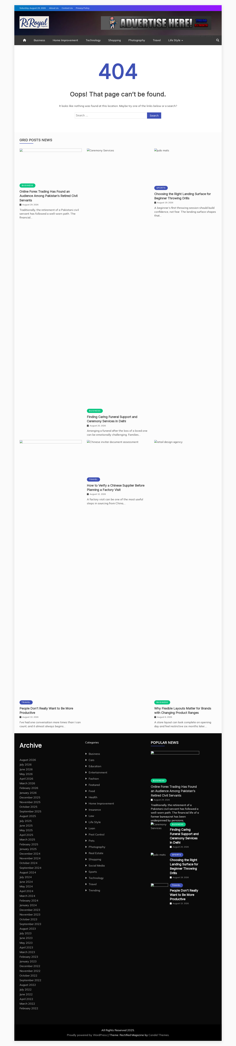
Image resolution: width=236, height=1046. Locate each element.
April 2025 (26, 835)
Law (91, 816)
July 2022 (26, 989)
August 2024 (28, 872)
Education (95, 766)
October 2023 (28, 919)
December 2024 (30, 853)
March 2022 (27, 1003)
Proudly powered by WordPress (87, 1035)
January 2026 (28, 792)
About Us (54, 8)
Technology (93, 40)
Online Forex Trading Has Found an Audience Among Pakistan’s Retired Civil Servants (49, 196)
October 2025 (28, 806)
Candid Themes (159, 1035)
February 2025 (29, 844)
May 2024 (26, 886)
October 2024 (28, 863)
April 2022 (26, 999)
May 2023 (26, 942)
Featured (94, 785)
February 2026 (29, 788)
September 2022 (30, 980)
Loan (92, 828)
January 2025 (28, 849)
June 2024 (26, 881)
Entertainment (98, 772)
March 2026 (27, 783)
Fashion (94, 778)
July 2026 (26, 764)
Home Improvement (65, 40)
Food (92, 791)
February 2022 (29, 1008)
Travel (157, 40)
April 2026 (26, 778)
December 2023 (30, 910)
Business (39, 40)
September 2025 (30, 811)
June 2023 (26, 938)
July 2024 (26, 877)
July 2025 (26, 821)
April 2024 (26, 891)
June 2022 (26, 994)
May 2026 (26, 774)
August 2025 (28, 816)
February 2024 (29, 900)
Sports (161, 188)
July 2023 (26, 933)
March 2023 (27, 952)
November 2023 (30, 914)
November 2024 (30, 858)
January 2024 (28, 905)
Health (93, 797)
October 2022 (28, 975)
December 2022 (30, 966)
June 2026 (26, 769)
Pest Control (96, 834)
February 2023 (29, 956)
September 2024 (30, 867)
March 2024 (27, 896)
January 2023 (28, 961)
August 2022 (28, 985)
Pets (92, 840)
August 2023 (28, 928)
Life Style (174, 40)
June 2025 (26, 825)
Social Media (97, 865)
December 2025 (30, 797)
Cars (91, 760)
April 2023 (26, 947)
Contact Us (67, 8)
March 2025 (27, 839)
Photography (136, 40)
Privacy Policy (82, 8)
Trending (94, 890)
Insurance (95, 809)
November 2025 (30, 802)
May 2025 (26, 830)
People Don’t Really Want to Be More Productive (184, 895)
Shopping (114, 40)
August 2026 (28, 760)
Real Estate (96, 853)
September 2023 (30, 924)
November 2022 (30, 971)
